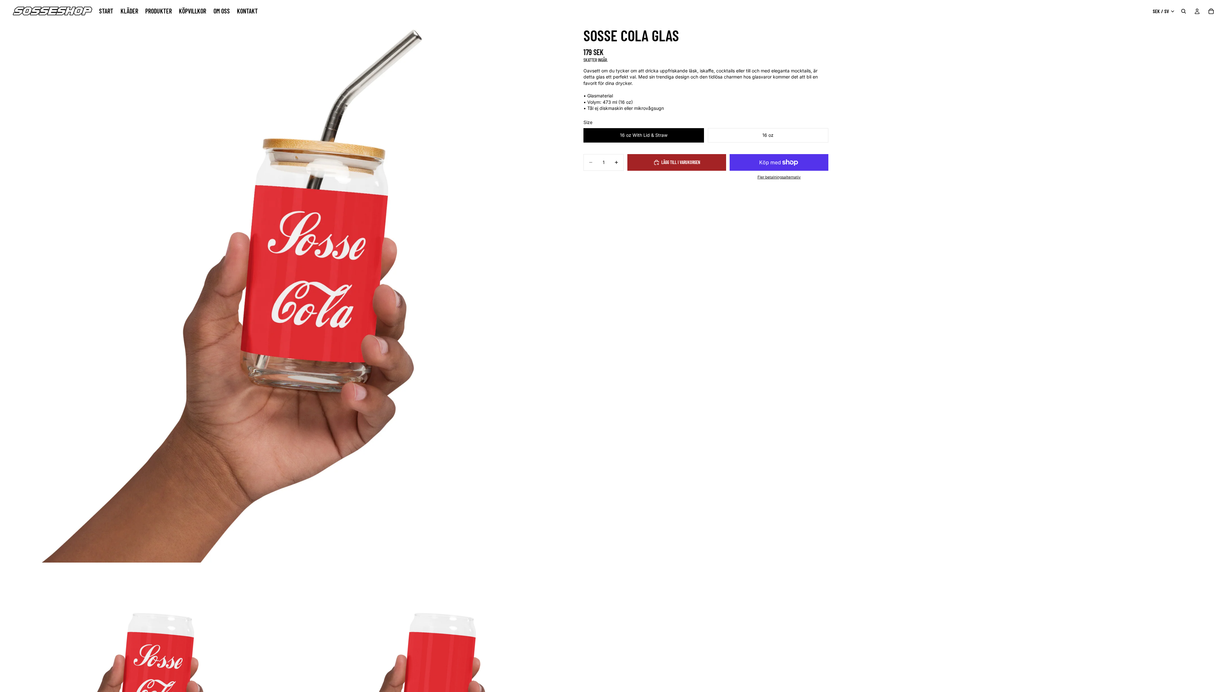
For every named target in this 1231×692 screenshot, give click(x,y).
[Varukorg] (1211, 11)
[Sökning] (1184, 11)
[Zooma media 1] (281, 281)
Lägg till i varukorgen (680, 162)
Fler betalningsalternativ (779, 177)
